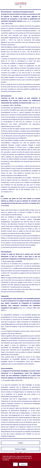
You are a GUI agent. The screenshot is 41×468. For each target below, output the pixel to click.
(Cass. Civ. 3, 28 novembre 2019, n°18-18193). (20, 260)
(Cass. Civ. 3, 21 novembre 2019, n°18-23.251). (20, 379)
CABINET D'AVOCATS (20, 5)
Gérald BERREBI (20, 3)
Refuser (23, 464)
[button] (20, 7)
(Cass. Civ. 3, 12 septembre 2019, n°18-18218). (20, 104)
